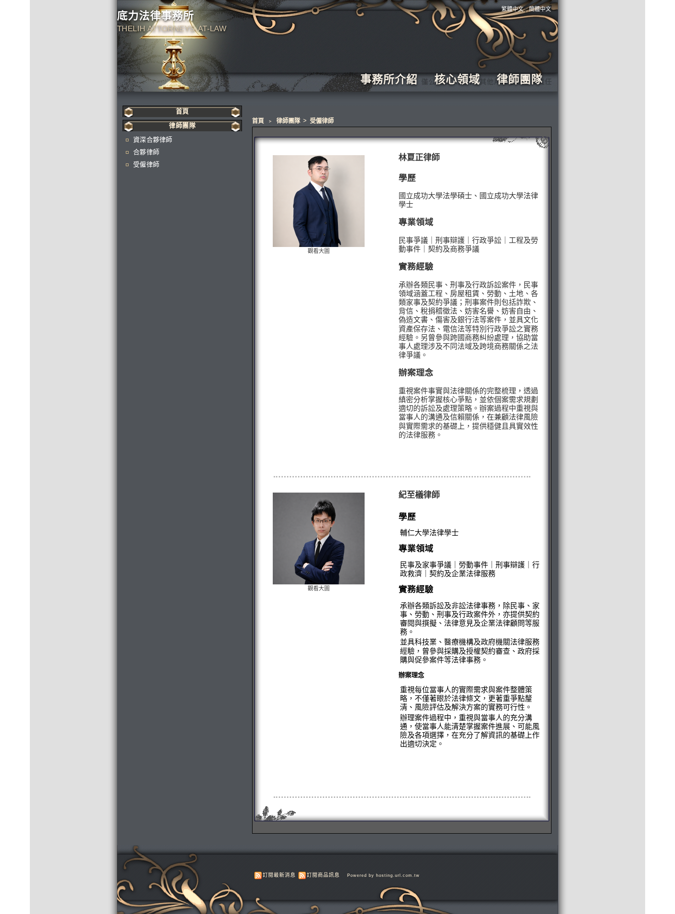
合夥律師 (146, 152)
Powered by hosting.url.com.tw (383, 875)
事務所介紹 (389, 79)
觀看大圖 (319, 251)
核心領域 (457, 79)
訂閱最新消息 (279, 875)
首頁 (258, 120)
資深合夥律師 (153, 139)
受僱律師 (322, 120)
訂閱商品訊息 (323, 875)
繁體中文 (512, 9)
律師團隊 (520, 79)
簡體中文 (540, 9)
